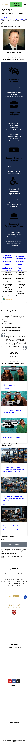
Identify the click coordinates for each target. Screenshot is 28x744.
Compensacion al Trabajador (12, 19)
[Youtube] (10, 681)
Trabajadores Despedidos (14, 136)
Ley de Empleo (14, 138)
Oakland (19, 704)
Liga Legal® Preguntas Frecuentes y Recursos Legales (12, 444)
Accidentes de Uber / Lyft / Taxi (14, 96)
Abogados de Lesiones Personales (14, 159)
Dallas (20, 695)
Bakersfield (9, 690)
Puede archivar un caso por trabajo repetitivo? (12, 411)
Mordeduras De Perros (14, 166)
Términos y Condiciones (14, 733)
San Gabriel (19, 713)
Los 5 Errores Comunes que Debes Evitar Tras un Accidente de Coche (14, 498)
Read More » (6, 388)
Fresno (8, 699)
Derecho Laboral (14, 140)
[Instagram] (18, 681)
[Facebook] (14, 681)
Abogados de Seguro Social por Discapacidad (14, 671)
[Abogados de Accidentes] (14, 71)
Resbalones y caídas (14, 169)
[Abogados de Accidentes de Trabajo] (14, 216)
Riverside (8, 708)
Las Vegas (9, 704)
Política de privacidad (14, 735)
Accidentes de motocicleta (14, 90)
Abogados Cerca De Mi (14, 647)
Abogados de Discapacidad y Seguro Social (14, 191)
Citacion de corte (9, 385)
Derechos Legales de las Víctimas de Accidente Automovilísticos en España (12, 528)
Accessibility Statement (14, 737)
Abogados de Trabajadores (14, 657)
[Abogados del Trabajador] (14, 104)
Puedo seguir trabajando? (12, 437)
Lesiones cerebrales (14, 171)
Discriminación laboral (14, 121)
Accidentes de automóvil (14, 88)
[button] (25, 4)
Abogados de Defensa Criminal (14, 661)
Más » (4, 475)
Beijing (19, 690)
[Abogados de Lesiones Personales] (14, 150)
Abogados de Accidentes (7, 17)
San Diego (8, 713)
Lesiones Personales (18, 17)
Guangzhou (18, 699)
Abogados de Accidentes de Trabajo (14, 225)
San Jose (14, 718)
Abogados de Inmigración (14, 666)
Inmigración (23, 19)
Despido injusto (14, 134)
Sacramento (19, 708)
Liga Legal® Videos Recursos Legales (12, 363)
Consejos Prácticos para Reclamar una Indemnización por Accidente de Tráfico (13, 469)
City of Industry (10, 695)
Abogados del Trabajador (14, 113)
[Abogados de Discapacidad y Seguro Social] (14, 181)
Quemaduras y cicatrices (14, 173)
